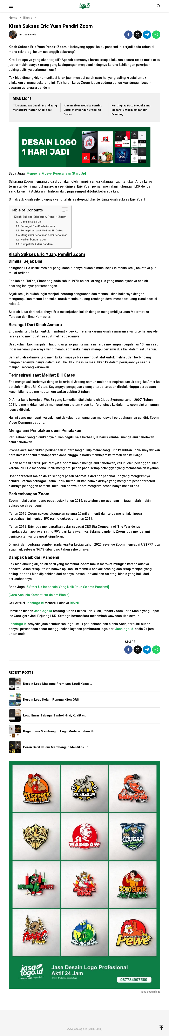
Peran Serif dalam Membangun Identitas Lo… (57, 747)
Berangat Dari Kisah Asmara (38, 226)
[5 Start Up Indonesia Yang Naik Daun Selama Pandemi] (67, 587)
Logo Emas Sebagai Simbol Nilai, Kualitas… (55, 715)
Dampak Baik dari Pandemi (37, 244)
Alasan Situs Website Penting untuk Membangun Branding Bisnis (83, 110)
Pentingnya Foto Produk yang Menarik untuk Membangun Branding (130, 110)
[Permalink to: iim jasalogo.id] (13, 34)
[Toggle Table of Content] (62, 210)
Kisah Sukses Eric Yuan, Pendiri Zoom (40, 217)
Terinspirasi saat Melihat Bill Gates (42, 230)
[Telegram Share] (147, 34)
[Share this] (128, 34)
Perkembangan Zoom (34, 239)
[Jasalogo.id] (84, 6)
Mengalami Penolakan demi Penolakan (44, 235)
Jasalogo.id (35, 603)
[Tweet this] (138, 34)
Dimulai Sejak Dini (31, 221)
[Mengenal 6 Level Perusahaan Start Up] (56, 173)
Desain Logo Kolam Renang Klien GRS (51, 699)
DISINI (74, 603)
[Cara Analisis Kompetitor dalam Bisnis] (39, 595)
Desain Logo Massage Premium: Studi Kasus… (57, 684)
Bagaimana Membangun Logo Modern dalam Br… (59, 731)
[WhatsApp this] (156, 34)
